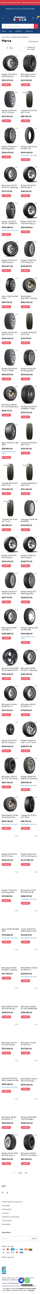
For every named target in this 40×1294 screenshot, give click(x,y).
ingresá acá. (6, 1280)
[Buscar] (36, 26)
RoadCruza (29, 31)
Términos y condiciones (10, 1217)
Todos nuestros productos (12, 1202)
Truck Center (6, 1221)
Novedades (6, 1224)
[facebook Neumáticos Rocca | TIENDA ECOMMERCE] (7, 1193)
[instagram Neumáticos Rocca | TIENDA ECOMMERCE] (2, 1193)
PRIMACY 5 (18, 31)
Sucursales (6, 1206)
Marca (4, 31)
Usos (10, 31)
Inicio (3, 37)
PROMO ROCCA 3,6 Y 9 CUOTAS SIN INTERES (20, 9)
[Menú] (3, 18)
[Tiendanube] (10, 1284)
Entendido (31, 1290)
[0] (37, 18)
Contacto (5, 1213)
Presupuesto (6, 1209)
